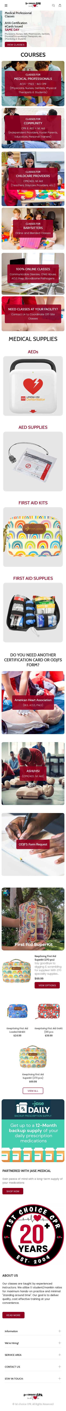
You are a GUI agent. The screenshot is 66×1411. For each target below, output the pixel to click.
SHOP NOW (12, 1191)
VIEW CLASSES (15, 44)
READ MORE (13, 1315)
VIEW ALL (33, 1091)
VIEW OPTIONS (47, 985)
